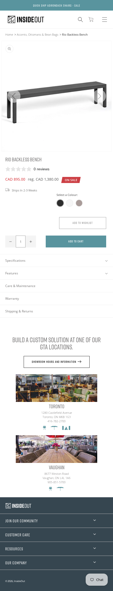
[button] (80, 19)
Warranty (12, 298)
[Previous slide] (14, 96)
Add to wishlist (83, 223)
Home (9, 34)
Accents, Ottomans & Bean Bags (37, 34)
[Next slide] (99, 96)
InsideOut (19, 581)
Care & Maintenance (20, 286)
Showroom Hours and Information (54, 362)
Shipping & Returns (19, 311)
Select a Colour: (67, 195)
